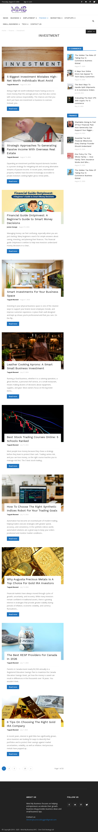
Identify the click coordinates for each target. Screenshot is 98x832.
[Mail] (86, 2)
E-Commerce (75, 49)
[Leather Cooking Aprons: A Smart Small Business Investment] (33, 350)
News (5, 18)
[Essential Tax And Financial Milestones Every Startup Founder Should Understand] (70, 140)
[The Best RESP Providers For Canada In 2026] (33, 641)
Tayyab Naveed (13, 84)
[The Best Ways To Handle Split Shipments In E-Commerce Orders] (70, 86)
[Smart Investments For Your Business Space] (33, 278)
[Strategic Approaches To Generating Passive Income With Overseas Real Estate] (33, 135)
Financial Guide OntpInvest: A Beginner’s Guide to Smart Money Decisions (29, 219)
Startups (69, 18)
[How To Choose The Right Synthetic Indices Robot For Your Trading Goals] (33, 493)
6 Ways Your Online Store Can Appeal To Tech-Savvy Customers (84, 74)
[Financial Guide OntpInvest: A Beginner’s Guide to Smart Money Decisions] (33, 207)
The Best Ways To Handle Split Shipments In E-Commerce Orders (85, 87)
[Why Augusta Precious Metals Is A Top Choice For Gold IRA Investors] (33, 565)
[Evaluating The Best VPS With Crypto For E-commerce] (70, 100)
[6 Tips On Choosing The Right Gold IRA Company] (33, 711)
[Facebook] (82, 2)
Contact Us (35, 24)
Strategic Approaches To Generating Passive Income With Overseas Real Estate (31, 149)
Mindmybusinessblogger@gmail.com (41, 819)
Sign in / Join (28, 2)
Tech (24, 24)
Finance (42, 18)
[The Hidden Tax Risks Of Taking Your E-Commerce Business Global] (70, 57)
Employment (29, 18)
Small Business (10, 24)
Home (4, 30)
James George (12, 227)
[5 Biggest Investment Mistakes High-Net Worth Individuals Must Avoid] (33, 64)
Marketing (55, 18)
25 (25, 768)
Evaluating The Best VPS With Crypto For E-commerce (85, 100)
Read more (13, 109)
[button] (93, 21)
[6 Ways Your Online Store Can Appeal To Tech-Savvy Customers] (70, 73)
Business (14, 18)
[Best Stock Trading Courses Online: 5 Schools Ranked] (33, 423)
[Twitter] (94, 2)
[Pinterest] (90, 2)
